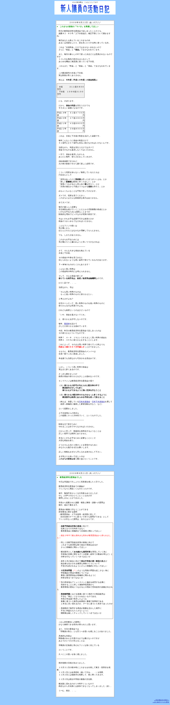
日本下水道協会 (98, 402)
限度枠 (67, 324)
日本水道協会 (84, 402)
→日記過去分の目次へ (161, 700)
